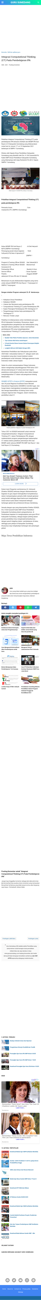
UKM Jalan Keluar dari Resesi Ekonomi (21, 1170)
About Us (10, 1289)
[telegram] (36, 607)
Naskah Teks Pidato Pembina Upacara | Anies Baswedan (22, 338)
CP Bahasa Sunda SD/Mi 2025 (19, 1197)
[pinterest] (20, 607)
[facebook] (5, 607)
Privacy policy (26, 1289)
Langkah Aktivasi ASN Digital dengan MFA (17, 348)
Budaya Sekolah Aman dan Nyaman (21, 1041)
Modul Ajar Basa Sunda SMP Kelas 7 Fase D (23, 1179)
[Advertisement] (20, 28)
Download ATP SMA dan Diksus (19, 1188)
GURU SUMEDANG (20, 2)
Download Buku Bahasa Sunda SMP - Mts (22, 1233)
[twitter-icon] (14, 1280)
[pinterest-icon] (33, 1280)
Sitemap (20, 1292)
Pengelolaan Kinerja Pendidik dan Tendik (22, 1047)
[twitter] (13, 607)
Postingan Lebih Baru (9, 938)
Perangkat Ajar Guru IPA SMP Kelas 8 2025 (23, 1053)
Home (4, 1289)
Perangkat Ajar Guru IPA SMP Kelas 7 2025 (23, 1060)
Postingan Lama (33, 938)
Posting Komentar (14, 65)
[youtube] (20, 1280)
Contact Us (17, 1289)
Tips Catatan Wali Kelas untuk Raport (16, 340)
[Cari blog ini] (38, 2)
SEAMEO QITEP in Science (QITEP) (13, 381)
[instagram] (27, 1280)
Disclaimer (35, 1289)
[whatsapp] (28, 607)
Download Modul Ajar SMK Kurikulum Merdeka (24, 1206)
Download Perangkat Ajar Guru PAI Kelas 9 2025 (24, 1066)
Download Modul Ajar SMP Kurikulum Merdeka (24, 1151)
